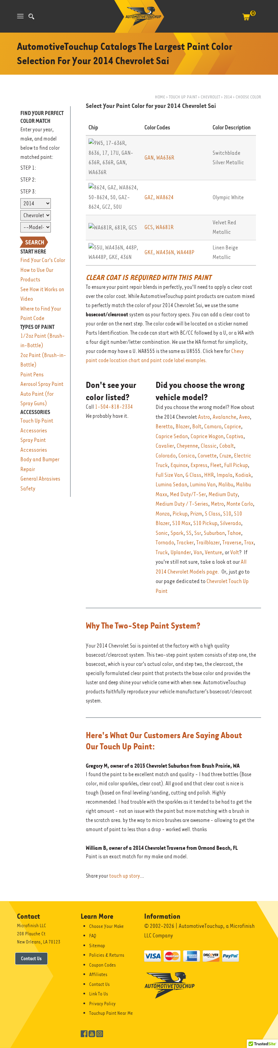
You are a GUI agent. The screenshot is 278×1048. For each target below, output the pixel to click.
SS (189, 533)
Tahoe (234, 533)
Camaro (212, 426)
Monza (163, 513)
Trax (249, 542)
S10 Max (181, 523)
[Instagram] (99, 1033)
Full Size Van (169, 475)
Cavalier (165, 446)
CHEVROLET (210, 96)
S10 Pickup (205, 523)
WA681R (165, 227)
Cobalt (226, 446)
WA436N (165, 252)
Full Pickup (236, 465)
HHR (209, 475)
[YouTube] (91, 1033)
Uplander (181, 552)
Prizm (196, 513)
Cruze (225, 455)
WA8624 (165, 197)
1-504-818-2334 (114, 407)
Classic (209, 446)
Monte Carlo (239, 504)
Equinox (179, 465)
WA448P (185, 252)
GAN (149, 157)
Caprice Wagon (207, 436)
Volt (234, 552)
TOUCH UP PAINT (183, 96)
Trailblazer (208, 542)
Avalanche (224, 417)
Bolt (196, 426)
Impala (225, 475)
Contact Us (31, 958)
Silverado (230, 523)
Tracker (185, 542)
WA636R (165, 157)
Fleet (215, 465)
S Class (212, 513)
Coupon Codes (102, 965)
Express (199, 465)
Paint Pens (32, 374)
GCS (148, 227)
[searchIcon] (31, 16)
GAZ (148, 197)
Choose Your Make (106, 926)
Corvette (207, 455)
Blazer (183, 426)
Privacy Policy (102, 1003)
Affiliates (98, 974)
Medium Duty (223, 494)
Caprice (232, 426)
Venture (213, 552)
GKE (148, 252)
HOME (160, 96)
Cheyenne (187, 446)
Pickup (180, 513)
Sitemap (97, 945)
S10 (227, 513)
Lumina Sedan (171, 484)
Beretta (164, 426)
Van (198, 552)
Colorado (166, 455)
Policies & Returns (106, 955)
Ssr (197, 533)
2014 (228, 96)
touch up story (124, 876)
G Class (193, 475)
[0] (246, 20)
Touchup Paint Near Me (111, 1013)
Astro (204, 417)
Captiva (234, 436)
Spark (177, 533)
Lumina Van (203, 484)
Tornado (165, 542)
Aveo (244, 417)
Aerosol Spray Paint (41, 384)
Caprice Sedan (172, 436)
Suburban (214, 533)
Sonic (162, 533)
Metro (217, 504)
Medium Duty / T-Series (182, 504)
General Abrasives (40, 478)
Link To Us (98, 993)
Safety (27, 488)
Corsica (186, 455)
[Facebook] (84, 1033)
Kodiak (243, 475)
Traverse (231, 542)
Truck (162, 552)
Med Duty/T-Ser (188, 494)
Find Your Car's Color (42, 260)
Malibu (225, 484)
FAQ (92, 935)
